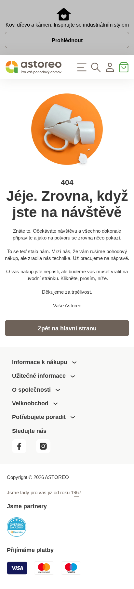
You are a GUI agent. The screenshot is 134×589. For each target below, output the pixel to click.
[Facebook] (23, 451)
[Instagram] (46, 451)
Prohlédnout (67, 40)
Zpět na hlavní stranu (67, 328)
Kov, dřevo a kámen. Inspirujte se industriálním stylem (67, 25)
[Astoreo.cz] (33, 67)
